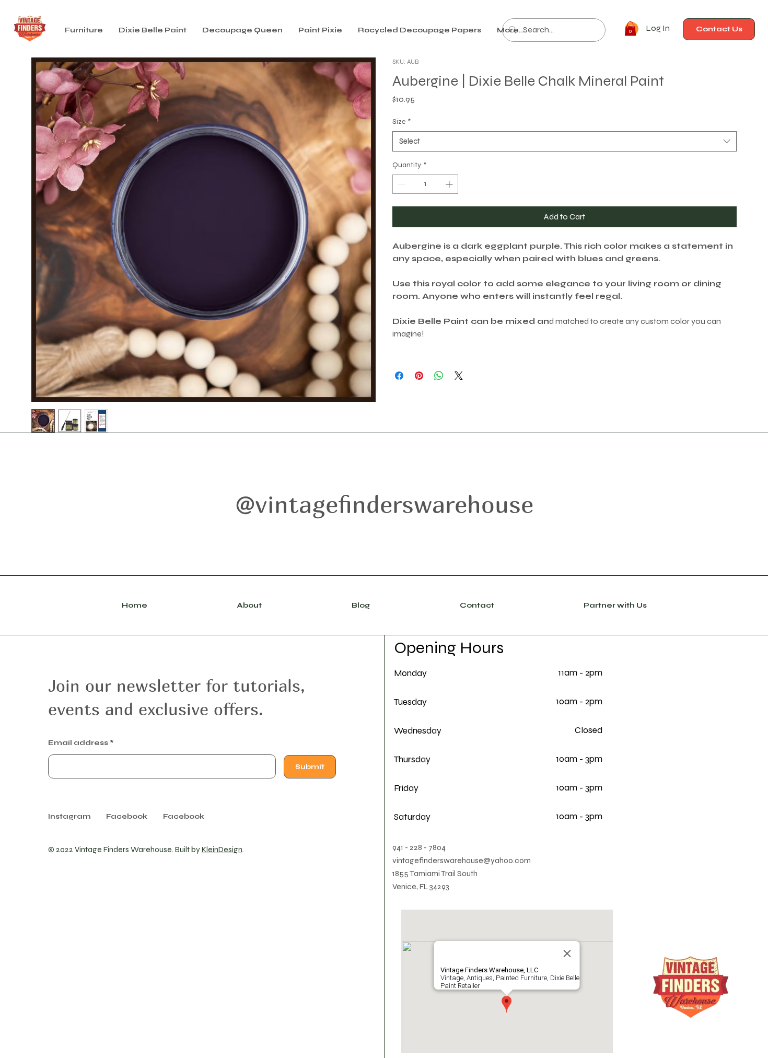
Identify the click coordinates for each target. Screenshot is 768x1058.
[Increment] (450, 184)
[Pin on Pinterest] (419, 375)
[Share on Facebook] (399, 375)
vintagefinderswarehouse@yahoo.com (461, 860)
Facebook (183, 816)
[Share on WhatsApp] (439, 375)
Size (401, 121)
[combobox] (564, 141)
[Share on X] (458, 375)
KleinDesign (222, 849)
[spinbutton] (425, 184)
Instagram (69, 816)
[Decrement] (400, 184)
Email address (78, 743)
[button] (152, 30)
